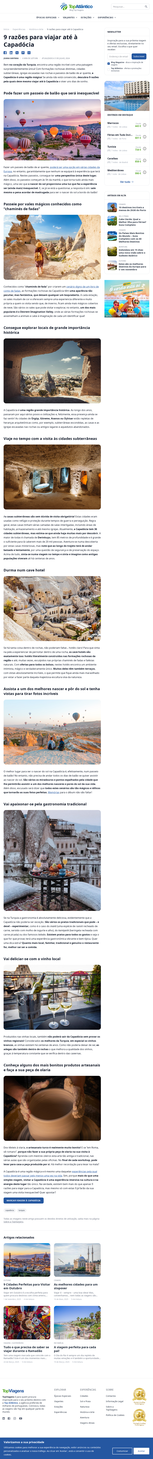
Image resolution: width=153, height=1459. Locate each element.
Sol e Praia (123, 216)
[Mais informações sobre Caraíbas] (144, 160)
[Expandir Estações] (93, 17)
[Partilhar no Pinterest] (23, 52)
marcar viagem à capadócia (24, 1200)
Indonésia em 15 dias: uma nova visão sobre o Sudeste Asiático (132, 252)
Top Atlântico (11, 1402)
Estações (58, 1406)
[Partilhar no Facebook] (5, 52)
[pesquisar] (146, 6)
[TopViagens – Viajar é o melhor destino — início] (24, 1390)
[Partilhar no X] (17, 52)
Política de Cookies (21, 1454)
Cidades (57, 1280)
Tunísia (111, 146)
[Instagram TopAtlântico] (28, 52)
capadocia (9, 1210)
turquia (22, 1210)
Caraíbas (112, 158)
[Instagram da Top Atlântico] (14, 1418)
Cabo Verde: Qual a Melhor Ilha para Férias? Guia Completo (132, 222)
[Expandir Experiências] (115, 17)
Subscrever (139, 56)
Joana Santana (11, 58)
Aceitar (141, 1451)
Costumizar (122, 1451)
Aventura (123, 247)
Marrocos (113, 123)
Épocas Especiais (62, 1395)
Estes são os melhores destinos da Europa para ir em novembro (132, 267)
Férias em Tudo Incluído (120, 134)
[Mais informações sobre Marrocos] (144, 125)
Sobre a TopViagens (13, 1221)
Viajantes (58, 1401)
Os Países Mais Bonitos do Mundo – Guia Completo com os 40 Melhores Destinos (131, 237)
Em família (58, 1343)
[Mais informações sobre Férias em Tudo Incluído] (144, 137)
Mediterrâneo (115, 170)
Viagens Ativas (87, 1422)
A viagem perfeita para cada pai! (75, 1349)
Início (6, 29)
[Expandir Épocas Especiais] (58, 17)
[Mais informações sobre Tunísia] (144, 148)
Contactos (111, 1395)
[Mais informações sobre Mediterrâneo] (144, 172)
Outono (7, 1280)
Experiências (19, 29)
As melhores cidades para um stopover (76, 1286)
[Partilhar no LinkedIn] (11, 52)
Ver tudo (125, 181)
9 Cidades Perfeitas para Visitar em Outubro (27, 1286)
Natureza (84, 1406)
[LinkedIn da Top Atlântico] (3, 1418)
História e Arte (36, 29)
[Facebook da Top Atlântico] (9, 1418)
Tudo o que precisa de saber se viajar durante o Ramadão (26, 1349)
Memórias (53, 792)
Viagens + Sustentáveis (13, 1343)
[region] (76, 1448)
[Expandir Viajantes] (76, 17)
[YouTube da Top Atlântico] (20, 1418)
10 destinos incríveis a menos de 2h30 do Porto (132, 209)
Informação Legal (114, 1401)
